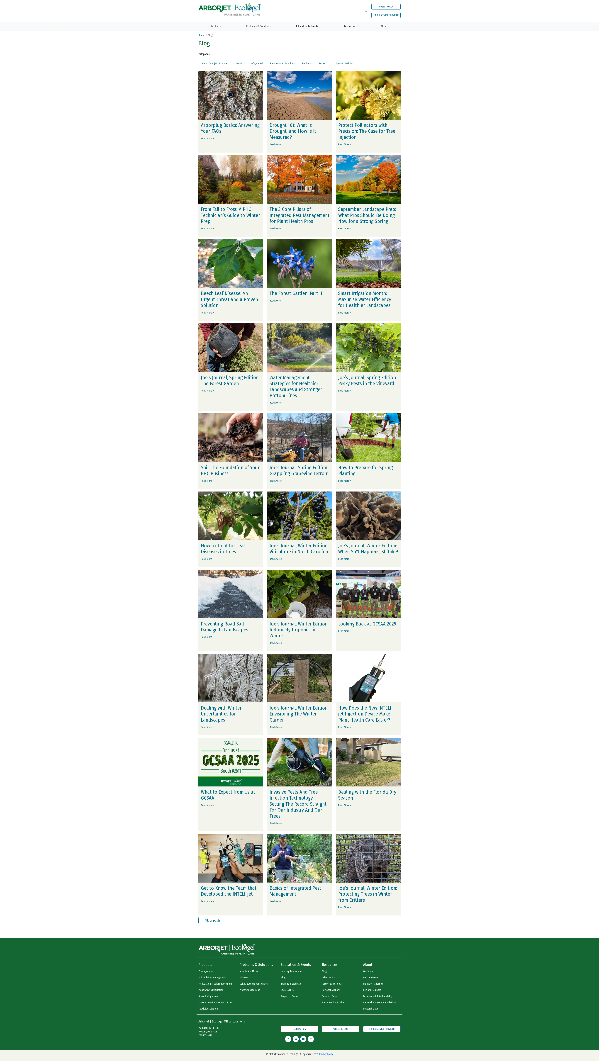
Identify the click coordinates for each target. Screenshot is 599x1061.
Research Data (329, 996)
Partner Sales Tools (332, 983)
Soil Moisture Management (212, 977)
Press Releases (370, 977)
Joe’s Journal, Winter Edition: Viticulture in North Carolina (299, 549)
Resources (349, 26)
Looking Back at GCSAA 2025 (367, 624)
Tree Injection (205, 971)
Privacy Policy (326, 1054)
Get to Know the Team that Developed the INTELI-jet (228, 891)
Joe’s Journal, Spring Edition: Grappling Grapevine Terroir (299, 470)
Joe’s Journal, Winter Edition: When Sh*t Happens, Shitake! (368, 549)
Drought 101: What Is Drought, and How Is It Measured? (293, 131)
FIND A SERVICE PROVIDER (386, 15)
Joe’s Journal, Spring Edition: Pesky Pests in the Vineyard (367, 380)
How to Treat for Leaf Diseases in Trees (223, 549)
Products (216, 26)
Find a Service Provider (333, 1002)
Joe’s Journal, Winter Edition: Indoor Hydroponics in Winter (299, 630)
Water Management (250, 989)
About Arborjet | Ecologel (215, 63)
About (384, 26)
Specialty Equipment (208, 996)
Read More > (207, 138)
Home (201, 35)
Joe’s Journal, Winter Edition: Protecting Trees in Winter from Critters (367, 894)
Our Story (368, 971)
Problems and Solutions (282, 63)
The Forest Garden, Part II (296, 293)
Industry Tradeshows (291, 971)
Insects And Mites (249, 971)
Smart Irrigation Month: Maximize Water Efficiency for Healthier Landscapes (364, 299)
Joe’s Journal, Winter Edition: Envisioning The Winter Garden (299, 714)
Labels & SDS (328, 977)
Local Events (287, 989)
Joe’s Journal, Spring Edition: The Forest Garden (230, 380)
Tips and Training (344, 63)
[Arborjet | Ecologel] (229, 8)
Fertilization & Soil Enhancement (215, 983)
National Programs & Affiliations (379, 1002)
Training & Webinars (291, 983)
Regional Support (331, 989)
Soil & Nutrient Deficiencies (254, 983)
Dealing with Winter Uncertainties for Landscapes (221, 714)
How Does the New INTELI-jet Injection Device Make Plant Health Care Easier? (365, 714)
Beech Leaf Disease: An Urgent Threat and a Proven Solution (229, 299)
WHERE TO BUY (386, 6)
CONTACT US (299, 1028)
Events (239, 63)
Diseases (244, 977)
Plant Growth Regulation (210, 989)
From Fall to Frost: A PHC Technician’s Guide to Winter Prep (230, 215)
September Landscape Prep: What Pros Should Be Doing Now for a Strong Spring (367, 215)
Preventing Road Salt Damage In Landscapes (224, 627)
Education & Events (307, 26)
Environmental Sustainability (377, 996)
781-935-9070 (205, 1035)
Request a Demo (289, 996)
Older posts (210, 920)
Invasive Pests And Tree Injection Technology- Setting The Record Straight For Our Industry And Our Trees (298, 804)
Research (323, 63)
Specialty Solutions (208, 1008)
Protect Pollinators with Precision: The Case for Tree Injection (366, 131)
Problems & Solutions (258, 26)
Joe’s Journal (256, 63)
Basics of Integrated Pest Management (295, 891)
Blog (283, 977)
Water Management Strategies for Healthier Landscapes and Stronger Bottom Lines (296, 386)
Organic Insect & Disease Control (215, 1002)
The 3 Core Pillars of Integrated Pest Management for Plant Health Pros (299, 215)
